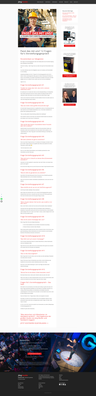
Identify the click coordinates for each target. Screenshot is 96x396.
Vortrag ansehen (20, 386)
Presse (19, 385)
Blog (71, 2)
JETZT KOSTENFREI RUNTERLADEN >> (34, 323)
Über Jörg (19, 384)
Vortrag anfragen (21, 387)
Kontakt (76, 2)
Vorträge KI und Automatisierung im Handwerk (46, 377)
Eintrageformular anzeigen (34, 353)
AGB (39, 387)
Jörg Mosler (40, 2)
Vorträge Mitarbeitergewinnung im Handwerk (46, 376)
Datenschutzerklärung (41, 357)
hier (43, 364)
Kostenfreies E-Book (69, 45)
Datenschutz (41, 386)
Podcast (66, 2)
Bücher (61, 2)
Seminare (54, 2)
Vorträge (47, 2)
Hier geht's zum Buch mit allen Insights (69, 76)
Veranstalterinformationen (63, 380)
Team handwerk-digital (69, 104)
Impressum (40, 385)
